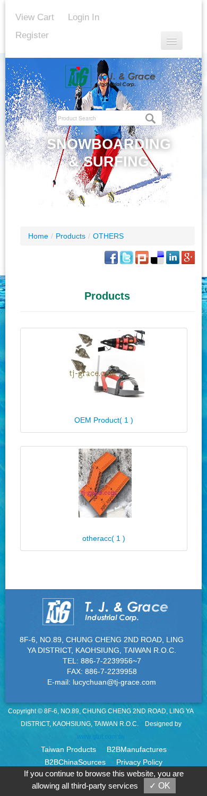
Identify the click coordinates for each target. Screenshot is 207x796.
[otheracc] (104, 483)
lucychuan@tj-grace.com (114, 682)
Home (38, 236)
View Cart (34, 17)
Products (70, 236)
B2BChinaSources (75, 762)
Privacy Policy (139, 762)
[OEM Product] (104, 364)
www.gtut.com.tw (101, 736)
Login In (83, 17)
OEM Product (103, 420)
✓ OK (159, 785)
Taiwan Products (68, 749)
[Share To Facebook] (111, 256)
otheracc (103, 538)
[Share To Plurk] (142, 256)
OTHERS (108, 236)
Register (32, 35)
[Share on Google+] (188, 256)
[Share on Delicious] (157, 256)
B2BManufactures (137, 749)
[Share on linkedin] (172, 256)
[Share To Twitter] (126, 256)
